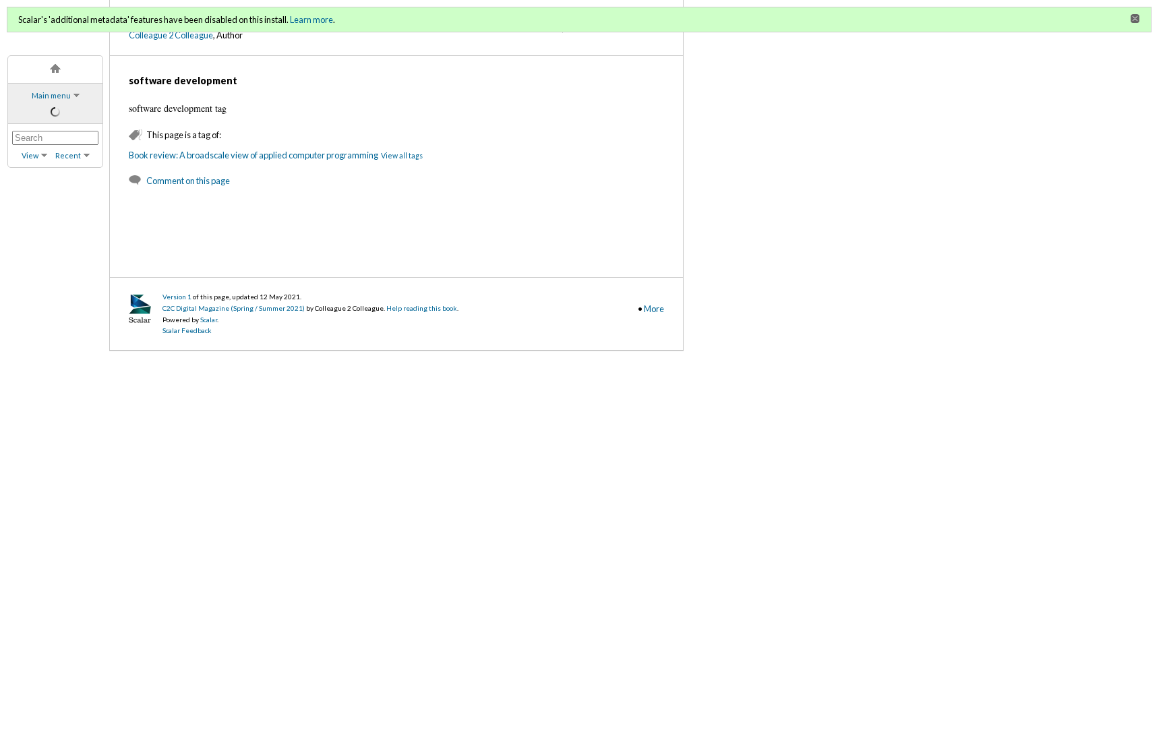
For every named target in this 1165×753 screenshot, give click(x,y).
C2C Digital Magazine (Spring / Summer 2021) (233, 308)
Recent (68, 155)
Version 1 (176, 297)
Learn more (311, 19)
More (654, 308)
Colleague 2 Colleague (171, 35)
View (30, 155)
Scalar (208, 319)
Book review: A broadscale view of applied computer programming (253, 155)
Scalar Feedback (187, 330)
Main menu (51, 95)
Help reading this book (421, 308)
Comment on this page (188, 180)
